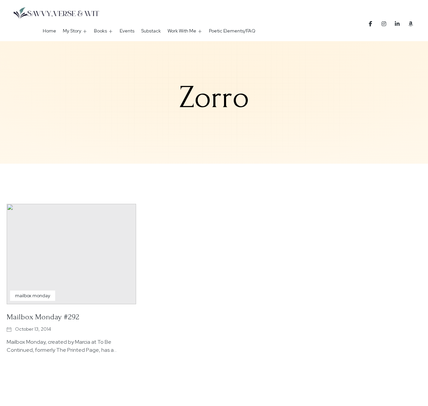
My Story (72, 31)
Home (49, 31)
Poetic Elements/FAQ (232, 31)
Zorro (214, 97)
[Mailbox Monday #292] (71, 254)
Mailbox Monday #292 (43, 316)
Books (100, 31)
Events (127, 31)
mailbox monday (32, 296)
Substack (151, 31)
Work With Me (182, 31)
